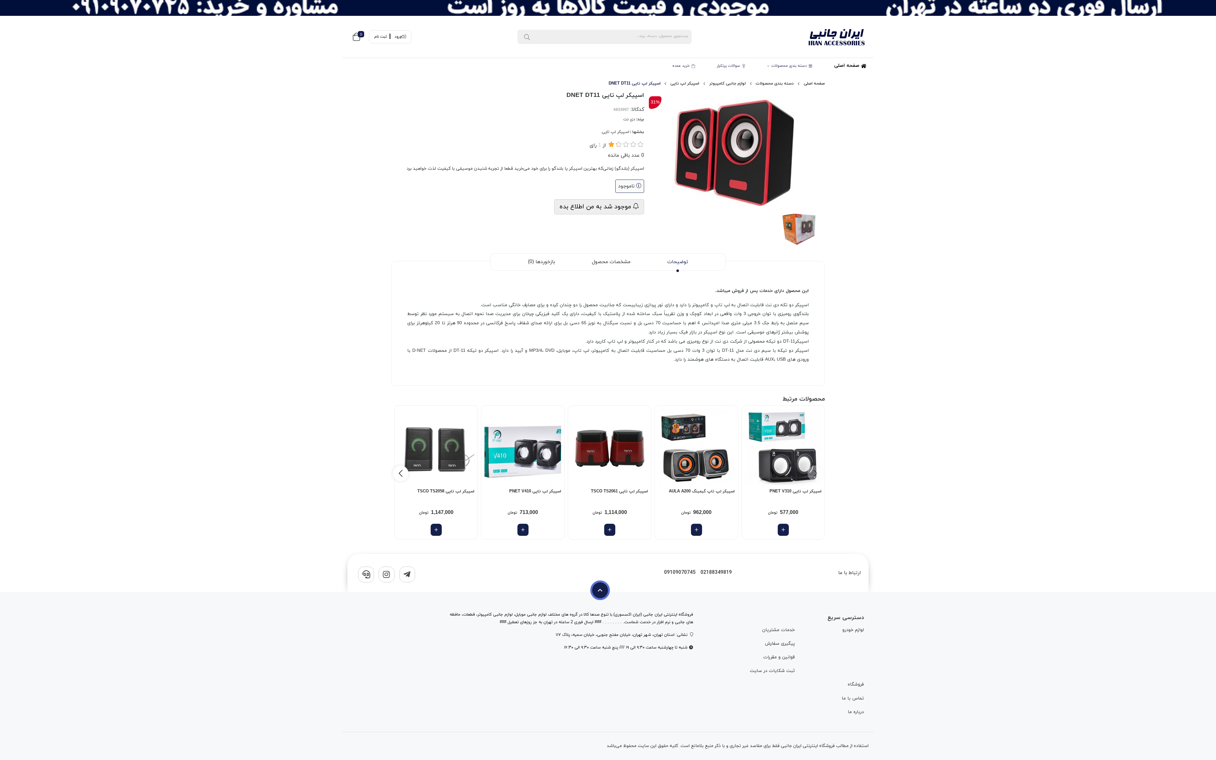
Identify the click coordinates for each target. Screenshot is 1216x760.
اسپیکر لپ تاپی (684, 83)
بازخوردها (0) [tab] (541, 261)
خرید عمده (681, 65)
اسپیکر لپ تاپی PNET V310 (795, 491)
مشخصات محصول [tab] (611, 261)
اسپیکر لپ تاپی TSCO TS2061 (619, 491)
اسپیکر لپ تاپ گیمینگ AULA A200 (702, 491)
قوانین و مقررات (779, 657)
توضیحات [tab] (677, 261)
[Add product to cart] (783, 529)
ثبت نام (380, 36)
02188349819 (716, 573)
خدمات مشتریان (778, 630)
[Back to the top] (600, 590)
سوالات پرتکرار (729, 65)
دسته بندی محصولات (789, 65)
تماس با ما (853, 698)
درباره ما (856, 712)
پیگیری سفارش (780, 643)
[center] (527, 36)
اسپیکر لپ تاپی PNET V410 (535, 491)
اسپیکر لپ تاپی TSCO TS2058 (445, 491)
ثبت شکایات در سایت (772, 671)
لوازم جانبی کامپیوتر (727, 83)
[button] (400, 473)
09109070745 (679, 573)
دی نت (629, 119)
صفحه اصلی (847, 65)
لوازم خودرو (853, 630)
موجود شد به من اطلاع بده (596, 206)
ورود (398, 36)
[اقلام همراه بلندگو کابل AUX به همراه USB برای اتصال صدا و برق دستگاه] (436, 447)
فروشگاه (856, 684)
